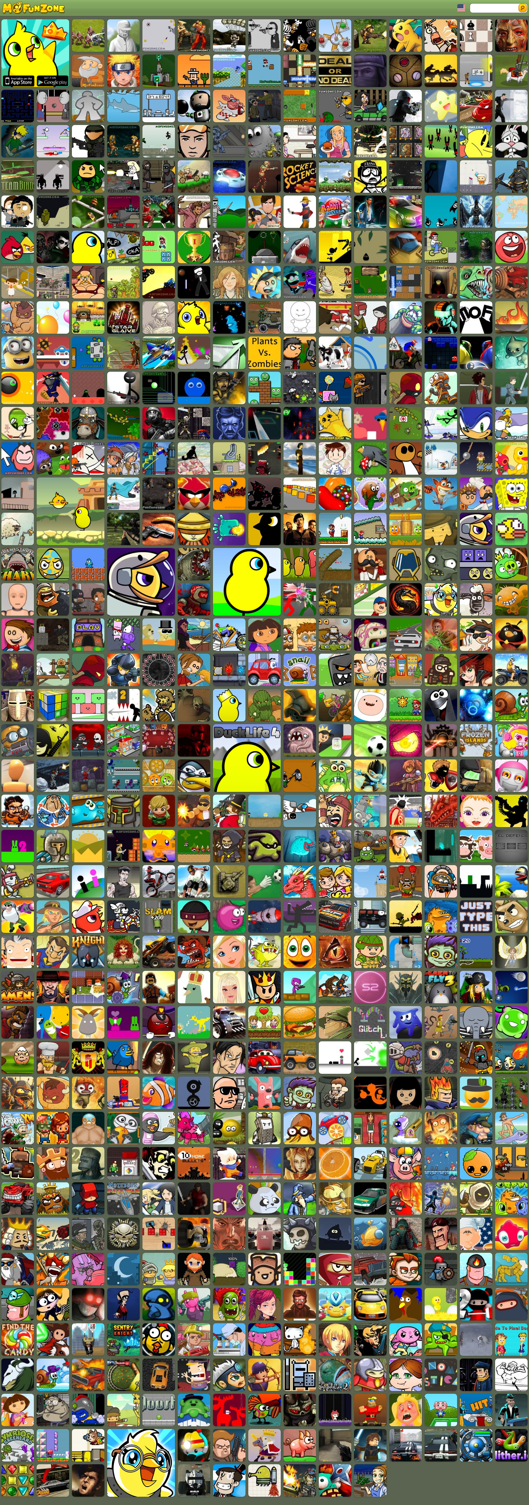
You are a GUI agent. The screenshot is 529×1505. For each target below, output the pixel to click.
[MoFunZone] (35, 8)
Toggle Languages (461, 8)
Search (523, 8)
